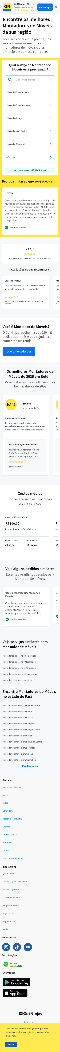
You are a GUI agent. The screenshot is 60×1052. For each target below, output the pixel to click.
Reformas (7, 842)
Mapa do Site (9, 921)
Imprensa (28, 1022)
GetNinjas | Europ (11, 889)
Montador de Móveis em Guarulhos (19, 759)
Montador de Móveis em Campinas (19, 723)
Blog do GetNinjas (11, 905)
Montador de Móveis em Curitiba (18, 735)
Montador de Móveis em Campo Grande (21, 729)
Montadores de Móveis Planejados (19, 667)
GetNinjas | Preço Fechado (15, 881)
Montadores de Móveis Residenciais (20, 673)
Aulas (5, 794)
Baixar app (45, 7)
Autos (5, 802)
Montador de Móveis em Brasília (18, 717)
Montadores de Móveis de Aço (17, 680)
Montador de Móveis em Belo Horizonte (21, 705)
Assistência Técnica (12, 786)
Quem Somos (9, 873)
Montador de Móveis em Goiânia (18, 753)
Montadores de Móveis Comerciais (19, 655)
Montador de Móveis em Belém (17, 711)
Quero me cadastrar (19, 351)
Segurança (8, 913)
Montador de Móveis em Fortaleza (19, 747)
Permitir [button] (11, 1044)
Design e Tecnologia (12, 818)
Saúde (6, 850)
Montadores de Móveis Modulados (19, 661)
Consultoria (8, 810)
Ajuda (5, 929)
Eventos (6, 826)
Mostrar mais (30, 766)
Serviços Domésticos (13, 858)
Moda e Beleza (10, 834)
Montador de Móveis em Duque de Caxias (22, 741)
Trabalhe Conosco (11, 897)
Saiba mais (11, 1035)
